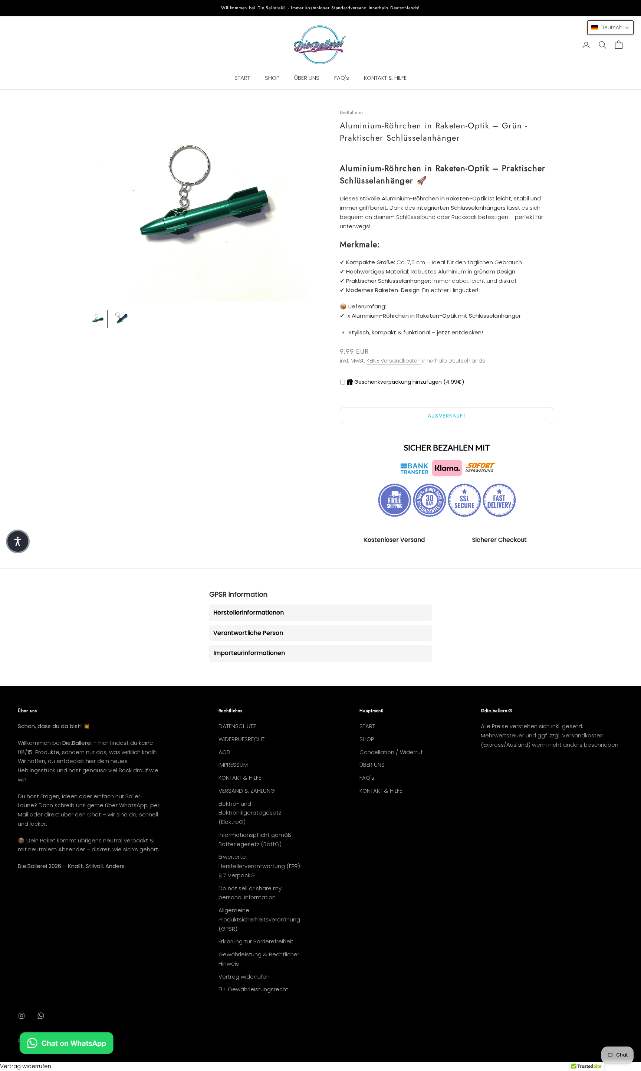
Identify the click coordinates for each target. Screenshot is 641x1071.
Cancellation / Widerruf (391, 752)
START (242, 78)
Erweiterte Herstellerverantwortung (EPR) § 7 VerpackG (259, 866)
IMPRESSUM (233, 765)
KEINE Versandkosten (393, 360)
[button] (610, 28)
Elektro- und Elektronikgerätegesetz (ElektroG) (249, 813)
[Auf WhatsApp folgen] (41, 1015)
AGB (224, 752)
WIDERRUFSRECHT (241, 739)
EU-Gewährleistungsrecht (253, 989)
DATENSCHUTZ (237, 726)
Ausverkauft (447, 415)
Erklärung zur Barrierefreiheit (255, 941)
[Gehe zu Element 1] (97, 319)
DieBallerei (351, 112)
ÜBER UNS (306, 78)
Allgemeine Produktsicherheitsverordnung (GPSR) (259, 919)
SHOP (272, 78)
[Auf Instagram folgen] (21, 1015)
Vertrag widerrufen (244, 976)
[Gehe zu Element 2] (121, 318)
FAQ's (341, 78)
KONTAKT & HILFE (385, 78)
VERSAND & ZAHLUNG (246, 791)
